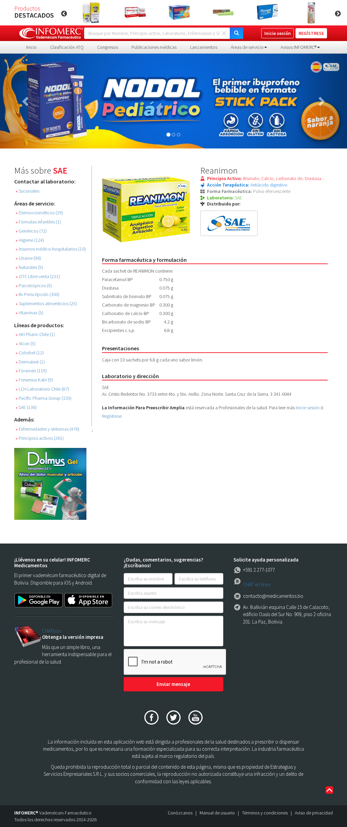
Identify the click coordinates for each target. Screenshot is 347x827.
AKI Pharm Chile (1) (35, 334)
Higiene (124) (30, 240)
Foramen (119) (31, 371)
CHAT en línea (257, 584)
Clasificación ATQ (67, 47)
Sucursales (27, 191)
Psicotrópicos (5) (34, 286)
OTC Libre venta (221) (38, 276)
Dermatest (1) (30, 362)
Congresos (107, 47)
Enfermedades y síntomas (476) (47, 429)
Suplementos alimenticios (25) (46, 304)
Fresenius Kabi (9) (34, 380)
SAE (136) (26, 407)
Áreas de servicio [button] (247, 47)
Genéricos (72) (31, 231)
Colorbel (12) (30, 353)
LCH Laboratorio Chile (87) (42, 389)
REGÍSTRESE (311, 33)
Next (337, 14)
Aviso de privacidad (314, 813)
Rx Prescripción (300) (37, 294)
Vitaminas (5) (29, 313)
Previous (64, 14)
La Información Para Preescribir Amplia (143, 408)
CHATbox (51, 631)
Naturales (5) (29, 267)
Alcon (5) (26, 344)
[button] (26, 101)
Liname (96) (28, 258)
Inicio (31, 47)
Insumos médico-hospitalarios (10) (51, 249)
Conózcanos (180, 813)
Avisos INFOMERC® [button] (299, 47)
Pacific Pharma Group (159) (44, 398)
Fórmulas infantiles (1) (38, 222)
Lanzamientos (203, 47)
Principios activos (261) (40, 438)
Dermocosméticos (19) (39, 213)
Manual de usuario (217, 813)
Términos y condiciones (265, 813)
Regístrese (112, 416)
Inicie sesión (308, 408)
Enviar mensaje (173, 684)
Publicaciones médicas (154, 47)
